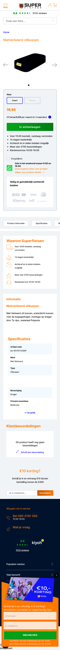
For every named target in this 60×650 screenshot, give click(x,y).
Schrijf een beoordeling (32, 452)
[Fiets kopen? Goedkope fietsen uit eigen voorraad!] (30, 7)
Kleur (9, 94)
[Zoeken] (53, 21)
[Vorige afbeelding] (5, 65)
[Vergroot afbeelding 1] (30, 63)
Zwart (15, 100)
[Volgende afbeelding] (54, 65)
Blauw (32, 100)
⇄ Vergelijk (30, 412)
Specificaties (41, 223)
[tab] (28, 85)
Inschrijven (45, 493)
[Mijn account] (50, 7)
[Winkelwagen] (55, 7)
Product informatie (15, 223)
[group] (30, 63)
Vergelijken (16, 158)
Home (6, 32)
